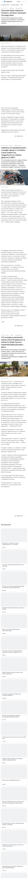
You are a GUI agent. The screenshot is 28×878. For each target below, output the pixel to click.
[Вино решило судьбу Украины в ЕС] (14, 775)
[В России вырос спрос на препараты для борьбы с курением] (14, 819)
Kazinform (11, 8)
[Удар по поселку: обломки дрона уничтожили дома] (14, 625)
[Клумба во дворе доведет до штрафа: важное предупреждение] (14, 754)
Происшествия (18, 8)
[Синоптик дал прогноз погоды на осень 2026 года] (14, 732)
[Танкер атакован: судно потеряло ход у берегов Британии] (14, 668)
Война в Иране (15, 4)
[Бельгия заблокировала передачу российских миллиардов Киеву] (14, 711)
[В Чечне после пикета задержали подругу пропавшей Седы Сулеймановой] (14, 582)
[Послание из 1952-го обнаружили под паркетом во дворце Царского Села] (14, 646)
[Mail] (4, 1)
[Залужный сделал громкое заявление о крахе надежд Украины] (14, 862)
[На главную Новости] (8, 1)
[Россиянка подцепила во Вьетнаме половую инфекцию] (14, 689)
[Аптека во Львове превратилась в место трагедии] (14, 560)
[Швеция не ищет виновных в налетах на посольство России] (14, 840)
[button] (14, 34)
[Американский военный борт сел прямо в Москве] (14, 603)
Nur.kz (11, 145)
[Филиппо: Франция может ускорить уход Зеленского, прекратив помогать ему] (14, 797)
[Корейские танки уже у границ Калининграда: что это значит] (14, 538)
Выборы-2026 (5, 4)
